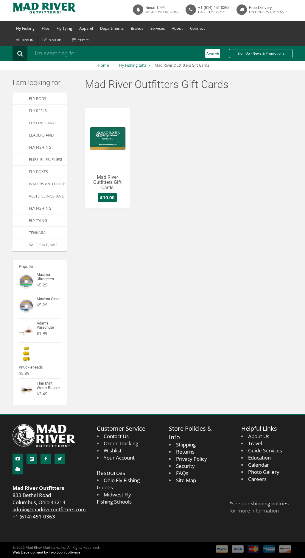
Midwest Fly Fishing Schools (114, 498)
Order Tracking (121, 443)
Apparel (86, 28)
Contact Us (116, 436)
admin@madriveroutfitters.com (49, 509)
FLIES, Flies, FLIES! (45, 159)
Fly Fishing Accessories (41, 149)
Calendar (258, 464)
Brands (137, 28)
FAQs (182, 473)
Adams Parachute (45, 325)
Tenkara (37, 232)
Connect (197, 28)
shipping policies (270, 503)
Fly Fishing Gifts (133, 65)
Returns (185, 451)
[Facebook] (46, 459)
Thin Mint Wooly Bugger (48, 385)
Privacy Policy (191, 458)
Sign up (55, 40)
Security (185, 466)
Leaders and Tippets (41, 136)
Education (259, 457)
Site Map (186, 480)
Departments (112, 28)
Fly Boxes (38, 171)
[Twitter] (60, 459)
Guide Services (265, 450)
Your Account (119, 457)
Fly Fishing (25, 28)
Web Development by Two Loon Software (46, 552)
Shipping (186, 444)
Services (157, 28)
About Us (258, 436)
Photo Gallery (263, 471)
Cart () (83, 40)
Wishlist (113, 450)
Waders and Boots (47, 183)
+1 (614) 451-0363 (213, 7)
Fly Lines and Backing (42, 124)
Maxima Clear (48, 299)
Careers (257, 479)
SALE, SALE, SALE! (44, 244)
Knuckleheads (31, 367)
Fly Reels (38, 110)
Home (103, 65)
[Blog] (18, 469)
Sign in (27, 40)
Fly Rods (37, 98)
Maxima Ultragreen (45, 276)
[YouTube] (18, 459)
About (177, 28)
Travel (255, 443)
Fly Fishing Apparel (40, 210)
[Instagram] (32, 459)
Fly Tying (64, 28)
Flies (45, 28)
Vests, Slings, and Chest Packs (46, 197)
